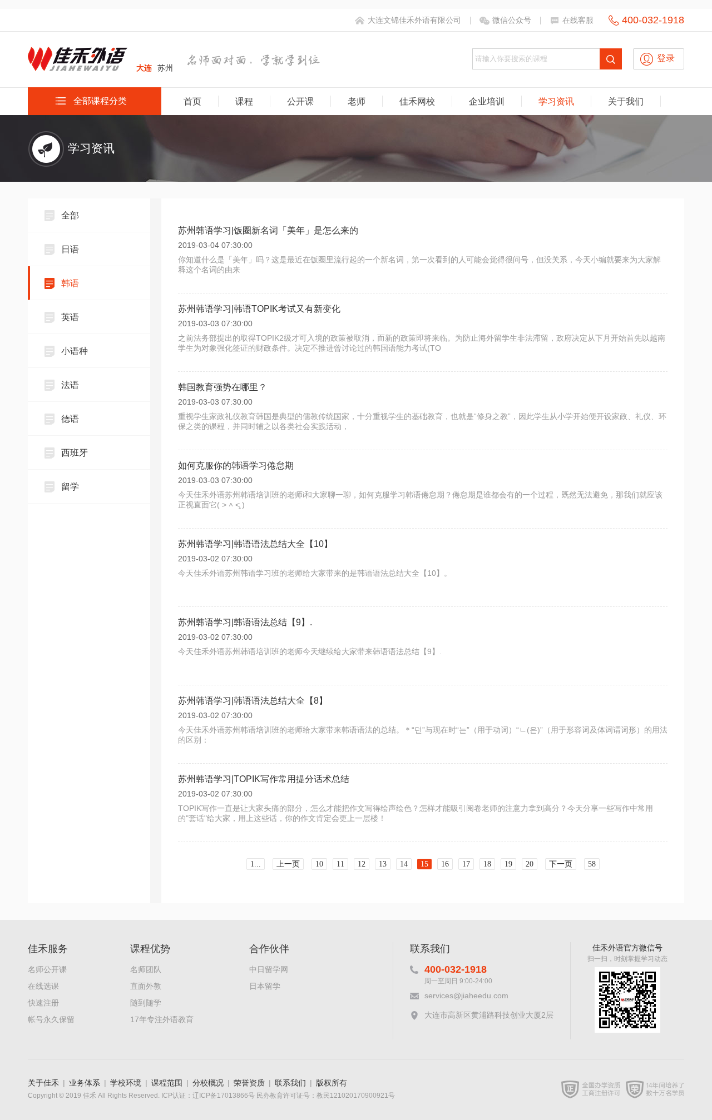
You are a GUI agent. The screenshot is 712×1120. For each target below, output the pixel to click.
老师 (356, 101)
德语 (70, 419)
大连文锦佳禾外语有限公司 (414, 20)
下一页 (560, 864)
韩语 (70, 283)
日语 (70, 249)
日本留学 (264, 986)
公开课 (300, 101)
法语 (70, 385)
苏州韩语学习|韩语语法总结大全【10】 (255, 544)
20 (529, 864)
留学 (70, 486)
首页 (192, 101)
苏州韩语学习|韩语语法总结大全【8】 (253, 700)
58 (592, 864)
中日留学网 (268, 969)
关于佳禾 (43, 1082)
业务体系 (84, 1082)
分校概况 (208, 1082)
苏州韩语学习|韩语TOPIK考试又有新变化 (259, 308)
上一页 (288, 864)
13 (383, 864)
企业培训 (487, 101)
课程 (244, 101)
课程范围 (166, 1082)
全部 (70, 215)
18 (487, 864)
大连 (144, 67)
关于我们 (626, 101)
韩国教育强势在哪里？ (222, 387)
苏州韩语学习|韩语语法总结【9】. (245, 622)
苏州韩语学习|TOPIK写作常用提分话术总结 (263, 779)
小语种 (74, 351)
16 (445, 864)
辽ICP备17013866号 (223, 1095)
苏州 (165, 67)
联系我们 (290, 1082)
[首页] (78, 66)
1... (255, 864)
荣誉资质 (249, 1082)
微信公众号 (511, 20)
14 (404, 864)
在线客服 (578, 20)
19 (508, 864)
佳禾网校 (417, 101)
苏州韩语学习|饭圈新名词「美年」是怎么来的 (268, 230)
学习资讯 (556, 101)
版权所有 (331, 1082)
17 (466, 864)
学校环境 (125, 1082)
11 (340, 864)
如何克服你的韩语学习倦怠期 (236, 465)
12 (361, 864)
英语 (70, 317)
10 (319, 864)
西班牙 (74, 452)
